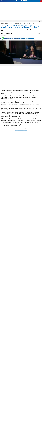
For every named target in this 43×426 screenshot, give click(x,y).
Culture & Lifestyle (11, 23)
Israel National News (4, 23)
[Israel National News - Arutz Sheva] (21, 1)
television (3, 35)
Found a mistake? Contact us (21, 130)
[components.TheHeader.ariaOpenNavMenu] (7, 1)
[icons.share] (41, 1)
